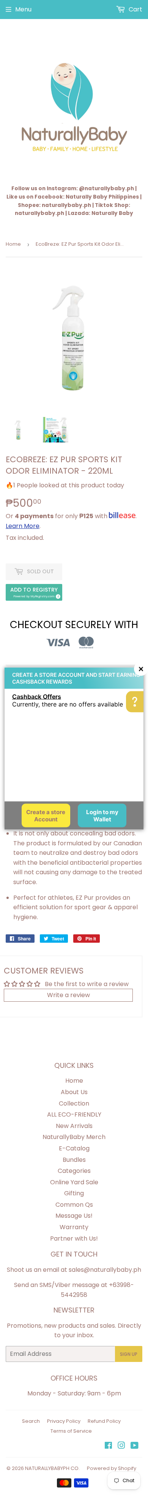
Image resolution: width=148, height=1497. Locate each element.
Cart (134, 9)
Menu (23, 9)
